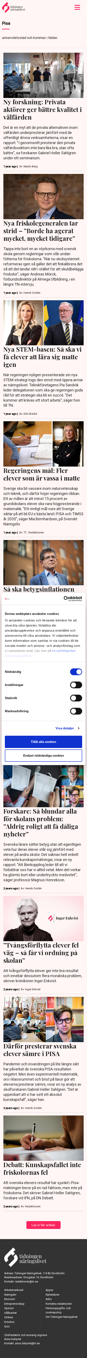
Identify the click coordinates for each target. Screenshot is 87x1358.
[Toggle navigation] (77, 7)
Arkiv (49, 1299)
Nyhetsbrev (52, 1294)
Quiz (7, 1326)
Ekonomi (9, 1299)
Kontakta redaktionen (59, 1303)
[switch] (76, 685)
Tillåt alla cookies (43, 742)
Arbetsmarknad (13, 1290)
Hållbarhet (10, 1312)
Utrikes (8, 1317)
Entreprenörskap (14, 1303)
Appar (49, 1290)
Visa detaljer (65, 728)
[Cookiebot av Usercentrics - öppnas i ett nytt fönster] (63, 599)
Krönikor (9, 1322)
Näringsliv (10, 1294)
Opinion (9, 1308)
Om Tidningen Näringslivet (61, 1316)
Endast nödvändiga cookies (43, 755)
